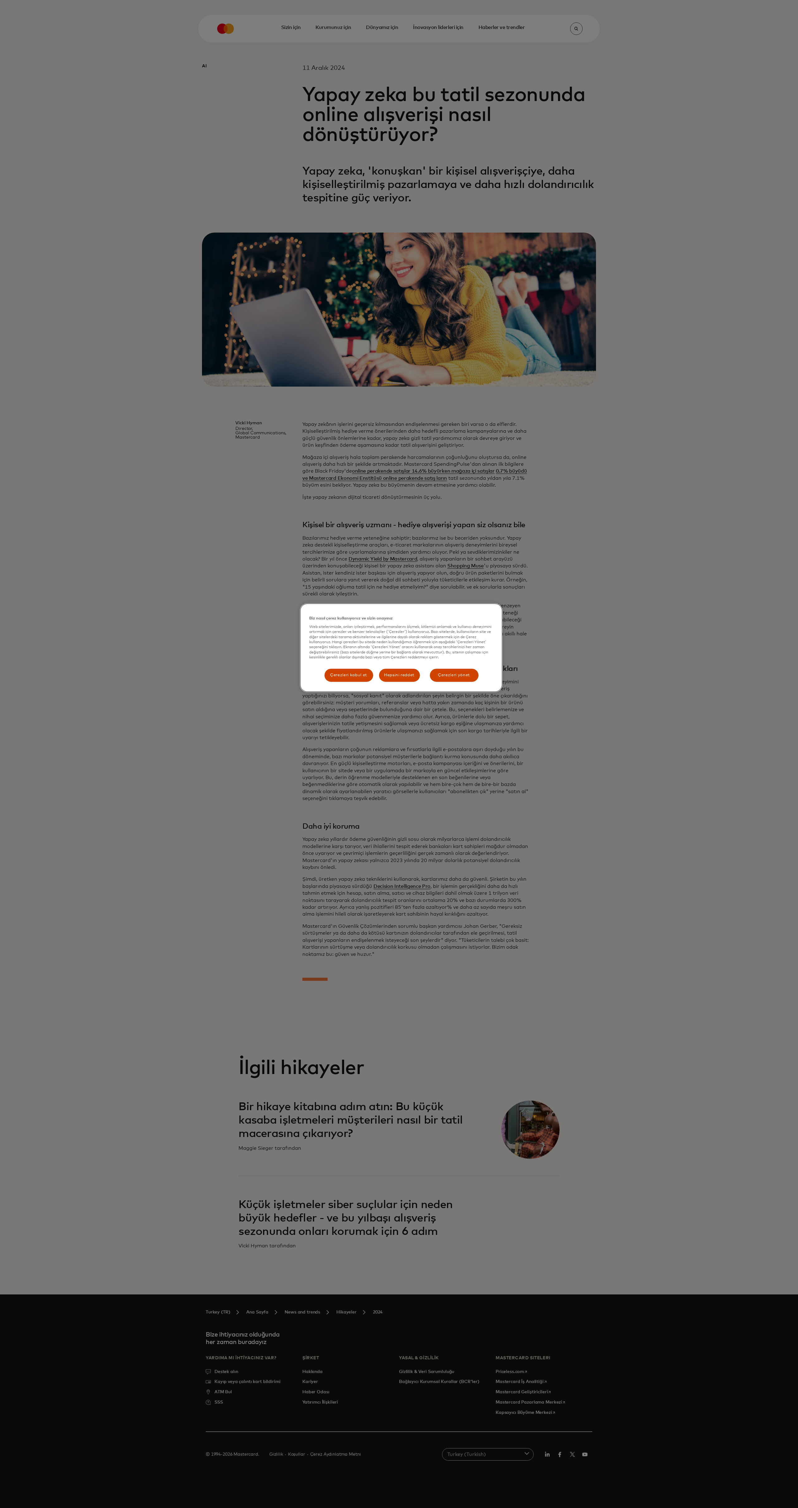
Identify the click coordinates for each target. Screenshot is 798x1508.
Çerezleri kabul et (348, 675)
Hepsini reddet (399, 675)
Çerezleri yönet (454, 675)
